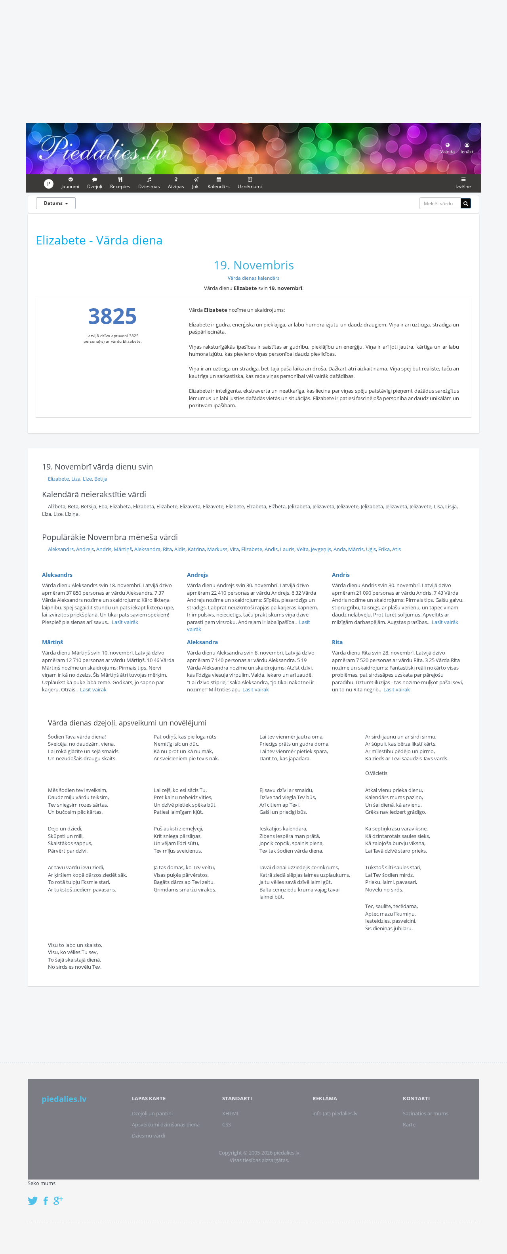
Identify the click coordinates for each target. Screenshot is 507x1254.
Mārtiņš (123, 549)
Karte (409, 1124)
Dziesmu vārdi (148, 1135)
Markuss (217, 549)
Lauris (287, 549)
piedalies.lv (64, 1099)
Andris (103, 549)
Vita (234, 549)
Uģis (371, 549)
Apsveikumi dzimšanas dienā (166, 1124)
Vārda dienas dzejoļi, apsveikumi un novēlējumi (127, 722)
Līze (87, 478)
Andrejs (85, 549)
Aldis (179, 549)
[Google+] (61, 1197)
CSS (226, 1124)
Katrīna (196, 549)
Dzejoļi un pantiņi (152, 1113)
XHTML (231, 1113)
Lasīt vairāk (125, 622)
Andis (271, 549)
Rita (167, 549)
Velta (303, 549)
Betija (100, 478)
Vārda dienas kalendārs (254, 278)
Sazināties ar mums (425, 1113)
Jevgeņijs (321, 549)
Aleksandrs (61, 549)
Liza (75, 478)
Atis (396, 549)
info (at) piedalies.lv (335, 1113)
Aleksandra (147, 549)
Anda (340, 549)
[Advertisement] (253, 60)
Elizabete (58, 478)
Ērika (384, 549)
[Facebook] (48, 1197)
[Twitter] (35, 1197)
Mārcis (356, 549)
